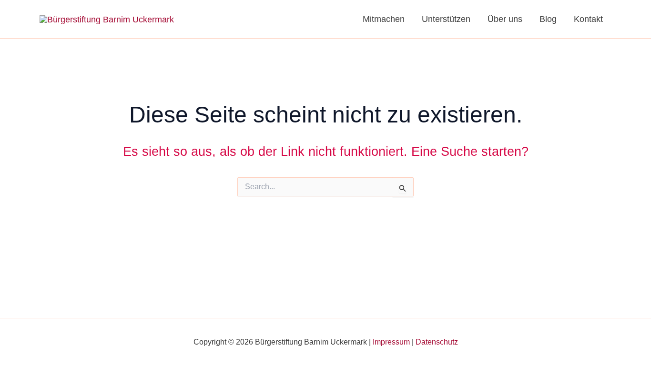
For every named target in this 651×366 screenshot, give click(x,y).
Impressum (391, 342)
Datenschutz (437, 342)
